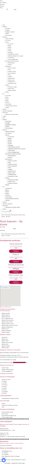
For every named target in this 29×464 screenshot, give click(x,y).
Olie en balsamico (12, 73)
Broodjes (7, 30)
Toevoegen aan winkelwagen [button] (16, 251)
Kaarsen (10, 64)
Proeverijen (7, 28)
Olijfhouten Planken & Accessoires (15, 56)
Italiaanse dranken (12, 90)
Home (2, 214)
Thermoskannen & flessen (11, 105)
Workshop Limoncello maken (11, 114)
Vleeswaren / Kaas (12, 83)
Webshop (5, 37)
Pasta (9, 74)
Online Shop (7, 214)
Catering (4, 109)
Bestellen (5, 26)
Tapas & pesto (11, 80)
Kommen (7, 102)
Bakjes (9, 45)
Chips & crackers (12, 68)
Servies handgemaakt (13, 59)
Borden (9, 49)
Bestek (9, 47)
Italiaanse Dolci (11, 78)
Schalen (7, 107)
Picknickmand (8, 35)
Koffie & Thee (11, 88)
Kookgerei (10, 52)
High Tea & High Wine (7, 111)
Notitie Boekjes (11, 62)
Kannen (9, 50)
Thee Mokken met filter (13, 54)
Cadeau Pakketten (9, 38)
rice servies (8, 40)
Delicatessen (8, 66)
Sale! (4, 25)
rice (3, 93)
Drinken (7, 33)
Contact (4, 116)
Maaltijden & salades (10, 31)
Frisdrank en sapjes (12, 86)
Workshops (5, 112)
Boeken (7, 92)
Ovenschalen (11, 57)
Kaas (9, 69)
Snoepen (10, 76)
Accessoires (8, 95)
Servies (7, 42)
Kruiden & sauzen (12, 71)
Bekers (7, 97)
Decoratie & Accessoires (16, 214)
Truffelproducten (11, 81)
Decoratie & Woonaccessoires (12, 61)
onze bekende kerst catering (19, 362)
